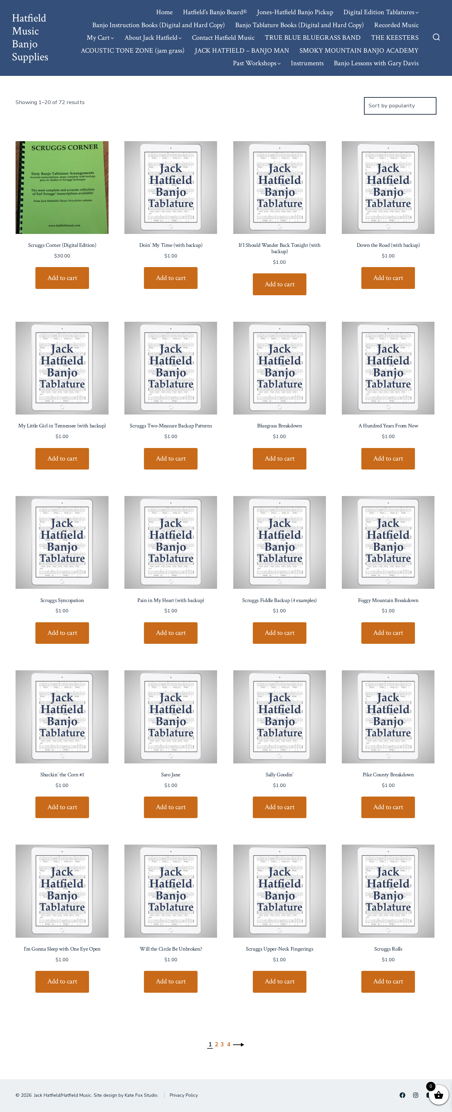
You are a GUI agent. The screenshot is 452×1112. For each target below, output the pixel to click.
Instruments (307, 63)
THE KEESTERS (395, 37)
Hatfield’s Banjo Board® (215, 12)
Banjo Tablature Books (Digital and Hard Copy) (299, 25)
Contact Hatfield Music (223, 37)
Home (164, 12)
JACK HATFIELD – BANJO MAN (242, 50)
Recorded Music (396, 25)
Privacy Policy (184, 1095)
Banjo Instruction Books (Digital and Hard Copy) (158, 25)
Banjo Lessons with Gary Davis (376, 63)
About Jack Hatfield (150, 37)
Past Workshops (254, 63)
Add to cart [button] (62, 277)
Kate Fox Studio (141, 1095)
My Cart (98, 37)
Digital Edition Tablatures (378, 12)
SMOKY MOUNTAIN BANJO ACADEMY (359, 50)
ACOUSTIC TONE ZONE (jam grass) (133, 50)
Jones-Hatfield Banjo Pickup (295, 12)
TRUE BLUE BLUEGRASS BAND (313, 37)
